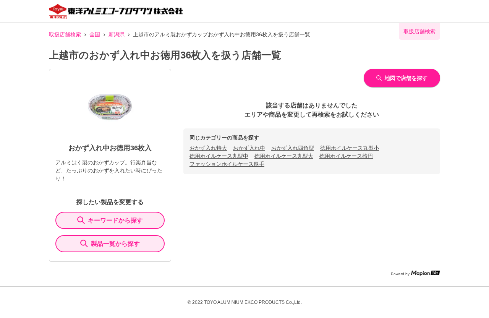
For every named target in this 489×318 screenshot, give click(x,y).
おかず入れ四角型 (292, 148)
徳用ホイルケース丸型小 (349, 148)
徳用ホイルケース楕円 (346, 156)
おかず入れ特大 (208, 148)
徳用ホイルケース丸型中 (218, 156)
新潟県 (116, 34)
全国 (94, 34)
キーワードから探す (115, 220)
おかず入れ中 (249, 148)
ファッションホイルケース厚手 (226, 164)
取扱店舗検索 (65, 34)
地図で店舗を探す (406, 78)
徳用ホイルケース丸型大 (283, 156)
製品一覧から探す (115, 243)
